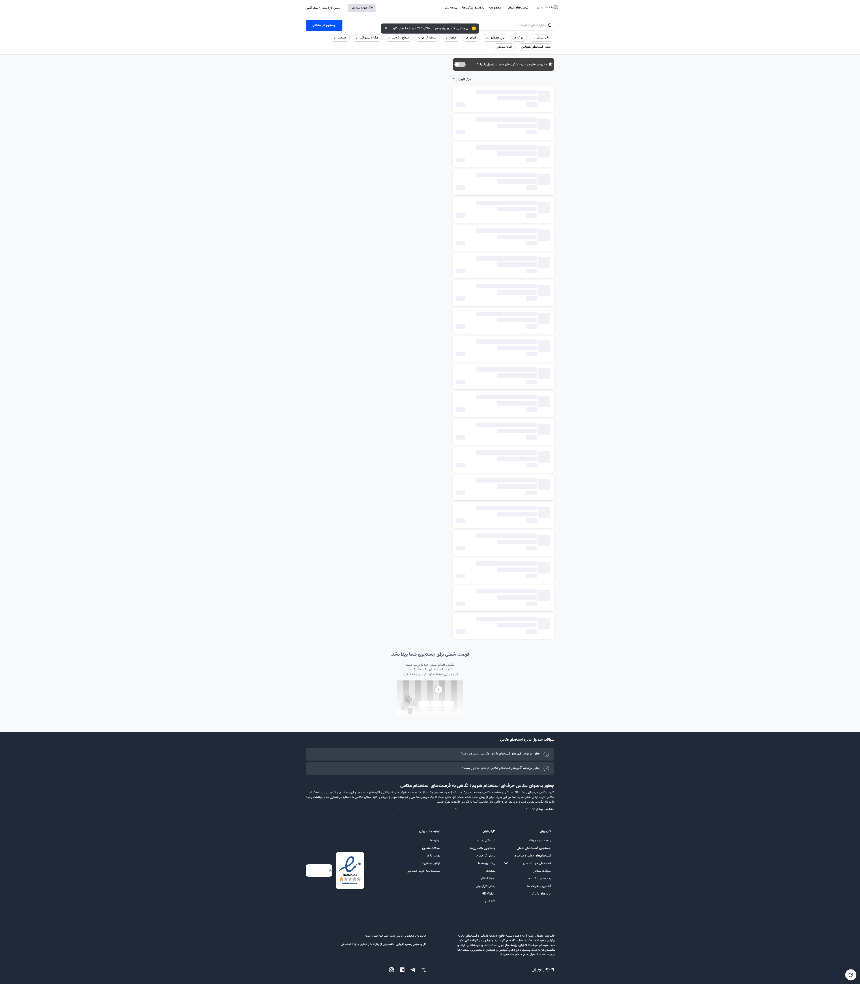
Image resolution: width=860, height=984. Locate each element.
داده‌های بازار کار (540, 893)
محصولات (495, 7)
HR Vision (488, 893)
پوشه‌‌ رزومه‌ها (486, 863)
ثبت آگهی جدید (486, 840)
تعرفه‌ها (490, 871)
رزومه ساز (451, 7)
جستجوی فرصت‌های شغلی (534, 848)
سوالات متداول (542, 871)
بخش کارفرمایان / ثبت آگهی (323, 8)
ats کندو (490, 901)
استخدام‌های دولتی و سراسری (532, 855)
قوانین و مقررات (430, 863)
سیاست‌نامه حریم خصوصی (423, 871)
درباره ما (435, 840)
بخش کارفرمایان (485, 886)
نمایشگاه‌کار (488, 878)
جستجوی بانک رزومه (482, 848)
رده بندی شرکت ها (539, 878)
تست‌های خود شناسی (537, 863)
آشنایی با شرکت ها (539, 886)
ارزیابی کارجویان (485, 855)
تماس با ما (433, 855)
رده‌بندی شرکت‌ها (473, 7)
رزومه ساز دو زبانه (540, 840)
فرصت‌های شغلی (517, 7)
